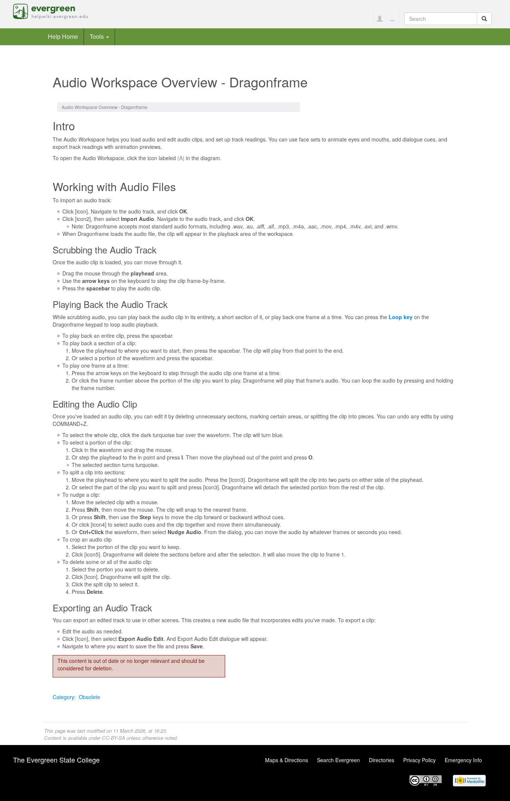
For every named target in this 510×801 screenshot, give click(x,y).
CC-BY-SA (113, 737)
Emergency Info (463, 760)
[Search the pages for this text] (484, 18)
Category (63, 697)
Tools (97, 36)
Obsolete (89, 697)
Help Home (63, 36)
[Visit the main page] (50, 10)
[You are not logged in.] (379, 18)
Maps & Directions (286, 760)
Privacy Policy (419, 760)
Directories (381, 760)
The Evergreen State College (56, 759)
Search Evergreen (338, 760)
